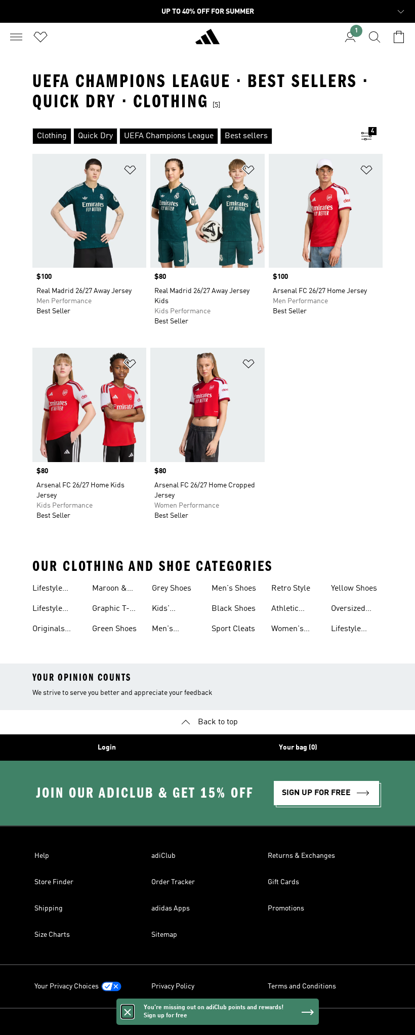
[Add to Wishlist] (130, 172)
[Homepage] (207, 41)
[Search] (374, 37)
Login (107, 747)
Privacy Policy (172, 986)
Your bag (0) (298, 747)
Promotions (286, 908)
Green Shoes (114, 629)
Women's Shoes (287, 630)
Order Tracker (173, 882)
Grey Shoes (171, 589)
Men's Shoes (234, 589)
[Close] (127, 1011)
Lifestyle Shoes (47, 610)
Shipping (48, 908)
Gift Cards (283, 882)
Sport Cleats (233, 629)
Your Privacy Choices (66, 986)
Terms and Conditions (302, 986)
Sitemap (164, 934)
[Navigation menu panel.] (16, 37)
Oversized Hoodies (348, 610)
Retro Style (290, 589)
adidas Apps (170, 908)
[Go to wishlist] (40, 37)
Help (41, 855)
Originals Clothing (48, 630)
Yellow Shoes (354, 589)
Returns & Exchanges (301, 855)
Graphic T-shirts (111, 610)
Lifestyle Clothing (47, 590)
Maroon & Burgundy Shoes (110, 590)
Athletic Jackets (285, 610)
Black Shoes (234, 609)
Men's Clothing (167, 630)
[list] (191, 136)
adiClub (163, 855)
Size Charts (52, 934)
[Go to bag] (399, 37)
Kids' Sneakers (168, 610)
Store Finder (53, 882)
